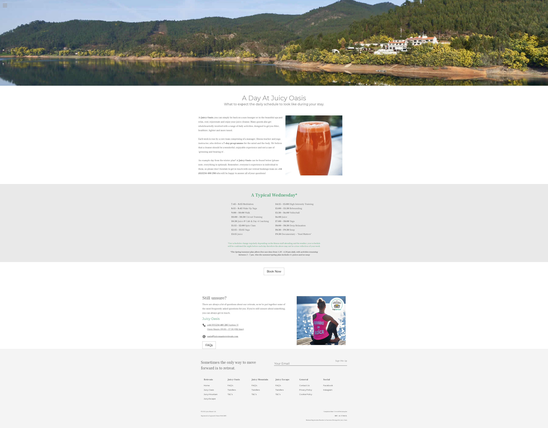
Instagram (327, 390)
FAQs (209, 345)
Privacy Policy (305, 390)
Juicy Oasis (209, 390)
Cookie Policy (305, 394)
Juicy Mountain (210, 394)
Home (207, 385)
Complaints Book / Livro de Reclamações (335, 411)
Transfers (232, 390)
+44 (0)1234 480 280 (217, 325)
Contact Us (304, 385)
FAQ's (230, 385)
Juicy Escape (210, 399)
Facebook (328, 385)
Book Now (274, 271)
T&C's (230, 394)
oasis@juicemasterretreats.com (222, 336)
